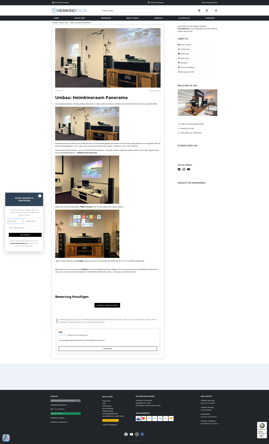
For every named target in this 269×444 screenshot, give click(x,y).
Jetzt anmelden (25, 235)
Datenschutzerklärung (19, 243)
